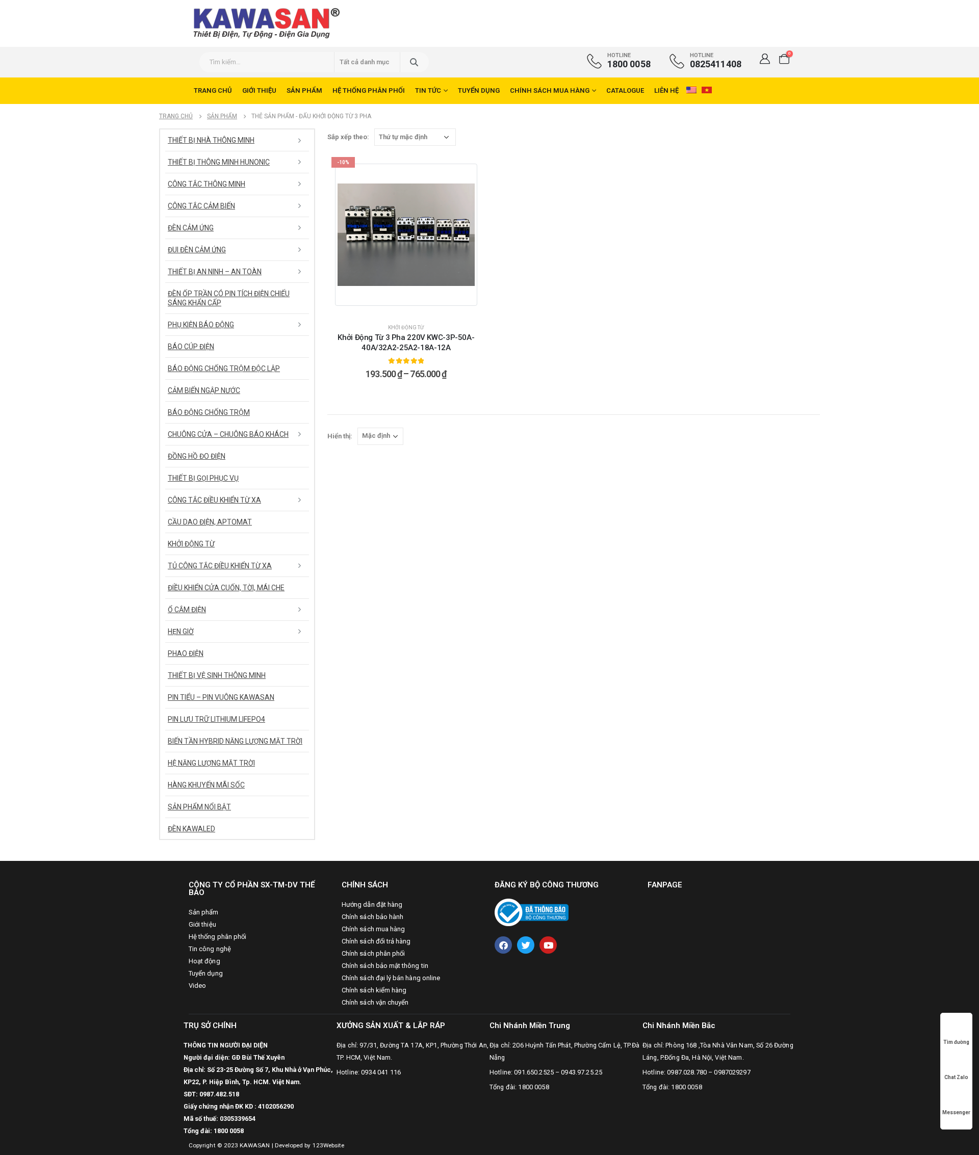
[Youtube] (548, 945)
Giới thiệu (259, 90)
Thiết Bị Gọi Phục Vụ (203, 478)
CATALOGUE (625, 90)
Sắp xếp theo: (348, 137)
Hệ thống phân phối (368, 90)
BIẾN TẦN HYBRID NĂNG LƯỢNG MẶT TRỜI (235, 741)
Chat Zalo (956, 1077)
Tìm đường (956, 1042)
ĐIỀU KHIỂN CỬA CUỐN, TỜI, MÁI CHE (226, 588)
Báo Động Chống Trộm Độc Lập (224, 368)
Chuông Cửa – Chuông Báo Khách (228, 434)
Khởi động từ (406, 327)
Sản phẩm (304, 90)
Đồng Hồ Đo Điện (196, 456)
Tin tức (428, 90)
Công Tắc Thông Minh (206, 184)
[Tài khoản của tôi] (765, 58)
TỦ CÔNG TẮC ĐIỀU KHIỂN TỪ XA (220, 566)
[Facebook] (503, 945)
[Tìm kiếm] (414, 62)
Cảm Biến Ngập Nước (204, 390)
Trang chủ (213, 90)
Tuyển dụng (479, 90)
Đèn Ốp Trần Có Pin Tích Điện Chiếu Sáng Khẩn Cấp (229, 298)
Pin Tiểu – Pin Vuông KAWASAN (221, 697)
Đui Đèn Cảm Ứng (197, 250)
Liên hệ (666, 90)
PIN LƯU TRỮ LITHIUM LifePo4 (216, 719)
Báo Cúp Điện (191, 347)
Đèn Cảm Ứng (191, 228)
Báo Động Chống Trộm (209, 412)
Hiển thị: (339, 436)
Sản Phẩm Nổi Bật (199, 807)
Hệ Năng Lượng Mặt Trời (211, 763)
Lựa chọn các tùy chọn (412, 305)
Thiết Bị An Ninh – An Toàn (215, 272)
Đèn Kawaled (191, 829)
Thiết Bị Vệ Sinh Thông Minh (217, 675)
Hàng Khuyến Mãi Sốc (206, 785)
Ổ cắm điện (187, 610)
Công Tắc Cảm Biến (201, 206)
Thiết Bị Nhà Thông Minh (211, 140)
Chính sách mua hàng (549, 90)
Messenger (956, 1112)
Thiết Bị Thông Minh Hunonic (219, 162)
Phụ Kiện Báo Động (201, 325)
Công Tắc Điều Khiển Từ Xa (214, 500)
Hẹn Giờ (181, 631)
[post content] (406, 234)
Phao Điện (185, 653)
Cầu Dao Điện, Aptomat (210, 522)
